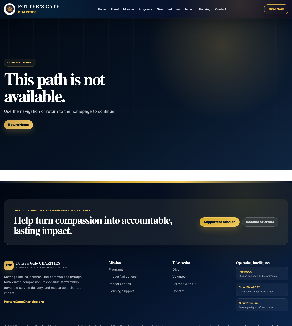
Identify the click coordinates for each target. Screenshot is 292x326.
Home (102, 9)
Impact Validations (123, 276)
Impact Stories (120, 284)
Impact (189, 9)
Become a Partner (260, 222)
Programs (145, 9)
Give (160, 9)
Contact (220, 9)
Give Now (276, 9)
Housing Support (121, 291)
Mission (128, 9)
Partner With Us (184, 284)
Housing (205, 9)
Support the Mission (219, 222)
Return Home (18, 125)
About (114, 9)
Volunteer (174, 9)
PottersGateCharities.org (24, 302)
